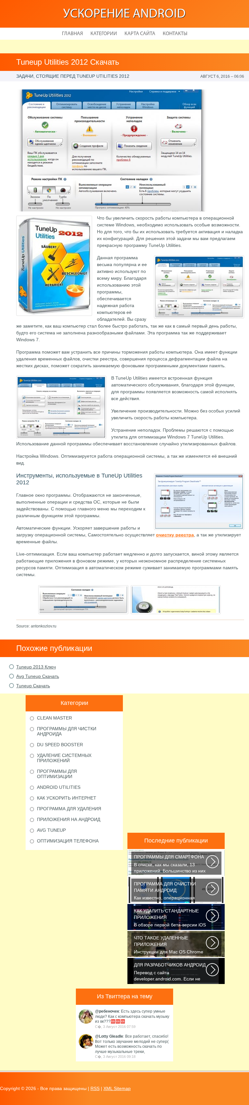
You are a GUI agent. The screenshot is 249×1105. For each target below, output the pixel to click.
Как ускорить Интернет (66, 798)
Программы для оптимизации (57, 774)
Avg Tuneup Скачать (37, 676)
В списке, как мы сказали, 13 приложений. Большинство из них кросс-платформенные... (170, 864)
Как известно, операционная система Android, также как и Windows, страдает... (165, 891)
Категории (103, 33)
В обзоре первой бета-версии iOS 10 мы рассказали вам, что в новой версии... (170, 918)
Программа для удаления (69, 808)
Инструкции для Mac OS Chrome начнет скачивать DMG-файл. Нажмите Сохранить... (168, 945)
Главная (72, 33)
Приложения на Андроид (68, 819)
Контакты (175, 33)
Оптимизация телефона (68, 840)
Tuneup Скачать (33, 685)
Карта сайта (139, 33)
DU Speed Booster (60, 744)
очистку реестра (175, 534)
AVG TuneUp (51, 830)
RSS (95, 1088)
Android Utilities (58, 787)
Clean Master (54, 718)
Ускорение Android (124, 14)
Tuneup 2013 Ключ (36, 666)
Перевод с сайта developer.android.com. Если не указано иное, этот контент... (170, 972)
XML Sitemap (117, 1088)
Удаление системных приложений (64, 758)
